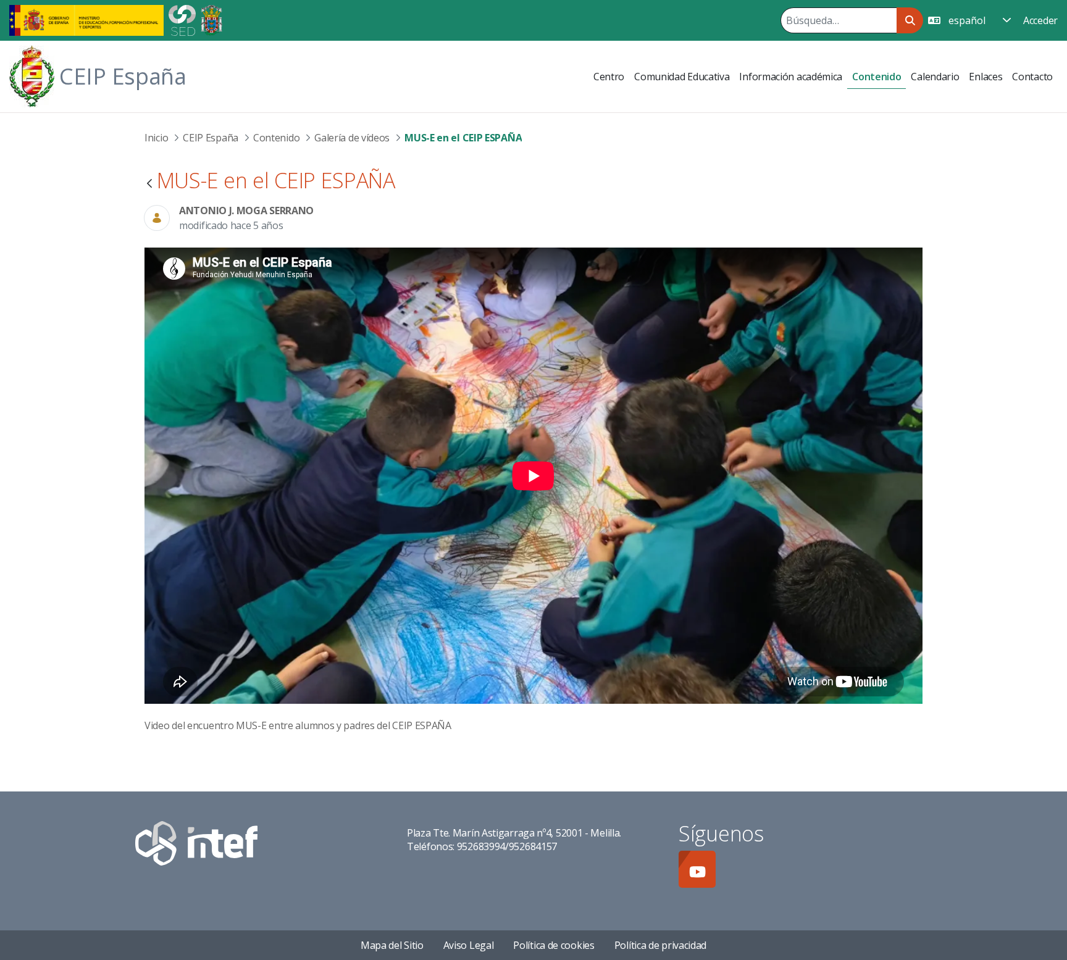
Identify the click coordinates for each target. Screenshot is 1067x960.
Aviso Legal (468, 945)
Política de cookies (553, 945)
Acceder (1040, 20)
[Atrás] (149, 184)
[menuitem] (608, 76)
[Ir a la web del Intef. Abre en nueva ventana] (196, 842)
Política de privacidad (660, 945)
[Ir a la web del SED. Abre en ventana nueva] (182, 19)
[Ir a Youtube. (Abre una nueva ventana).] (697, 869)
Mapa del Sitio (392, 945)
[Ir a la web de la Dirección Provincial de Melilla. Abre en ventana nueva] (211, 19)
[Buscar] (909, 20)
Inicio (156, 137)
